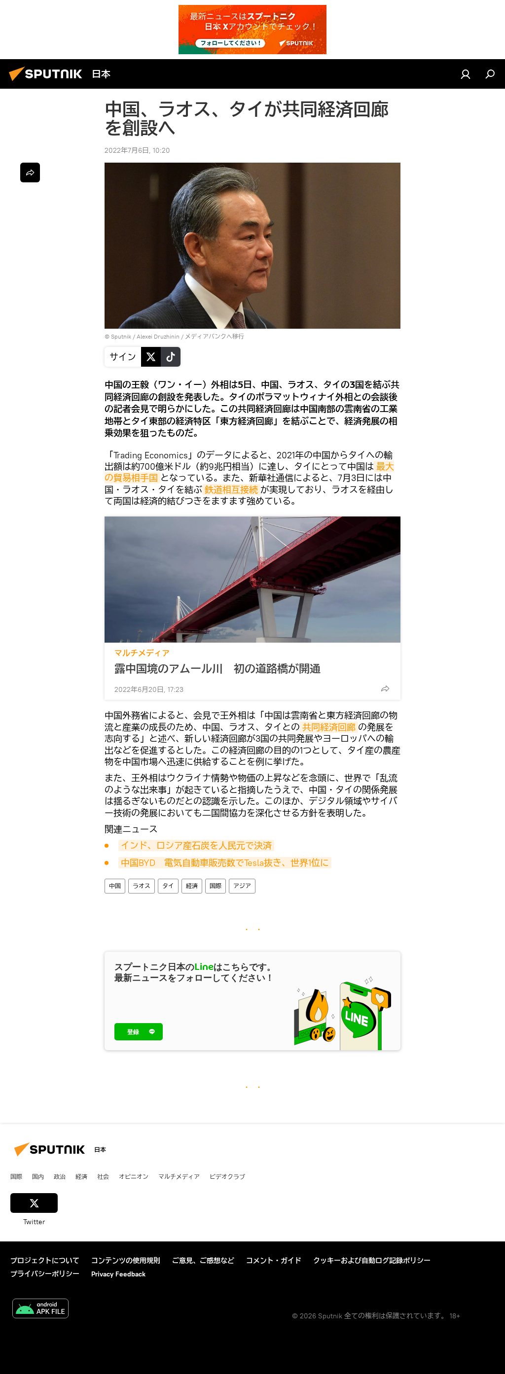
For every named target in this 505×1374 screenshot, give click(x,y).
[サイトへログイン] (465, 74)
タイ (168, 886)
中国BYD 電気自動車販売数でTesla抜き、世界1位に (225, 862)
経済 (192, 886)
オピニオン (133, 1176)
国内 (38, 1176)
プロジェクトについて (44, 1260)
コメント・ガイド (273, 1260)
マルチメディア (142, 653)
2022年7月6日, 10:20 (137, 150)
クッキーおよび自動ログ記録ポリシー (372, 1260)
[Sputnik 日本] (48, 82)
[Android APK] (40, 1310)
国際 (215, 886)
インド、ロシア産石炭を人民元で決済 (196, 845)
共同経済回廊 (329, 727)
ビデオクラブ (227, 1176)
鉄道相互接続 (231, 489)
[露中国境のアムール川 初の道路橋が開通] (252, 579)
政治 (60, 1176)
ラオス (141, 886)
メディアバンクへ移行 (214, 336)
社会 (103, 1176)
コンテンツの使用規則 (125, 1260)
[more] (385, 688)
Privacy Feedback (118, 1274)
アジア (242, 886)
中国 (115, 886)
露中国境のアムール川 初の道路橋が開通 (217, 668)
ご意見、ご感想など (203, 1260)
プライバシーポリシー (44, 1274)
